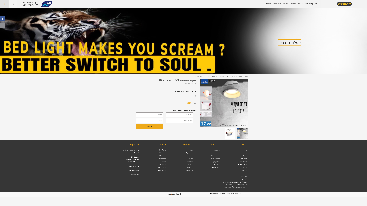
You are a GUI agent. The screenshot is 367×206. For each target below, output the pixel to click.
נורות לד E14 (162, 165)
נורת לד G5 (163, 162)
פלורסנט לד (243, 162)
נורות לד (300, 4)
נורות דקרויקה (216, 162)
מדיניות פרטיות (214, 194)
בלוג (246, 173)
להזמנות (269, 4)
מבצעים (244, 170)
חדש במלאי (277, 4)
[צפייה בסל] (46, 4)
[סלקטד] (174, 194)
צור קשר (293, 4)
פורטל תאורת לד (242, 165)
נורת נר (191, 159)
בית (246, 150)
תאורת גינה (244, 159)
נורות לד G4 (162, 159)
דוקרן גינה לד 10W (215, 159)
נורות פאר (190, 156)
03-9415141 (131, 157)
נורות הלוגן (217, 165)
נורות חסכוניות (216, 168)
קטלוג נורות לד (243, 153)
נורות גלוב (190, 165)
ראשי (316, 4)
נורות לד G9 (162, 156)
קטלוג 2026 (309, 4)
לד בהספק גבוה (188, 170)
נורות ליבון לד (189, 153)
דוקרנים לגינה (216, 153)
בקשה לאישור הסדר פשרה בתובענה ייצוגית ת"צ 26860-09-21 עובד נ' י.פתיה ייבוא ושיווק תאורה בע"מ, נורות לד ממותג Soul (235, 184)
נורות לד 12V (162, 153)
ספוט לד (190, 150)
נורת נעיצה (190, 168)
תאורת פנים (244, 176)
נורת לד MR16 (162, 168)
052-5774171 (28, 5)
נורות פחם (217, 150)
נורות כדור (190, 162)
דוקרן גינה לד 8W (215, 156)
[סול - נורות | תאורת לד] (344, 4)
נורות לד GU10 (162, 170)
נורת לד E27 (162, 150)
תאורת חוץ (286, 4)
